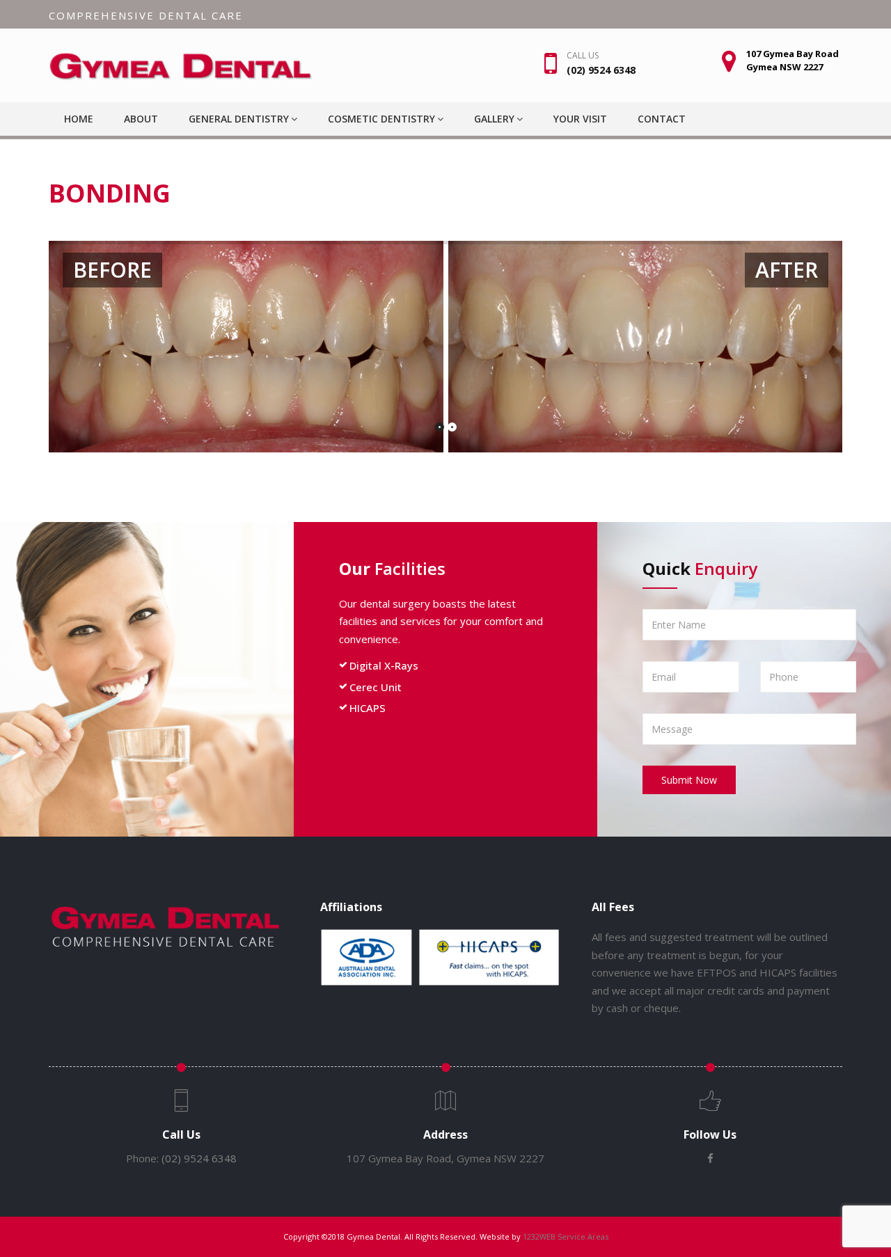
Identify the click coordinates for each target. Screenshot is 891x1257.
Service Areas (583, 1236)
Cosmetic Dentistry (381, 118)
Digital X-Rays (383, 665)
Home (78, 118)
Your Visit (580, 118)
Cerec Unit (375, 687)
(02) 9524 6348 (199, 1158)
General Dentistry (239, 118)
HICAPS (367, 708)
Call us (583, 55)
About (141, 118)
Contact (662, 118)
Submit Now (689, 779)
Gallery (494, 118)
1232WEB (539, 1236)
